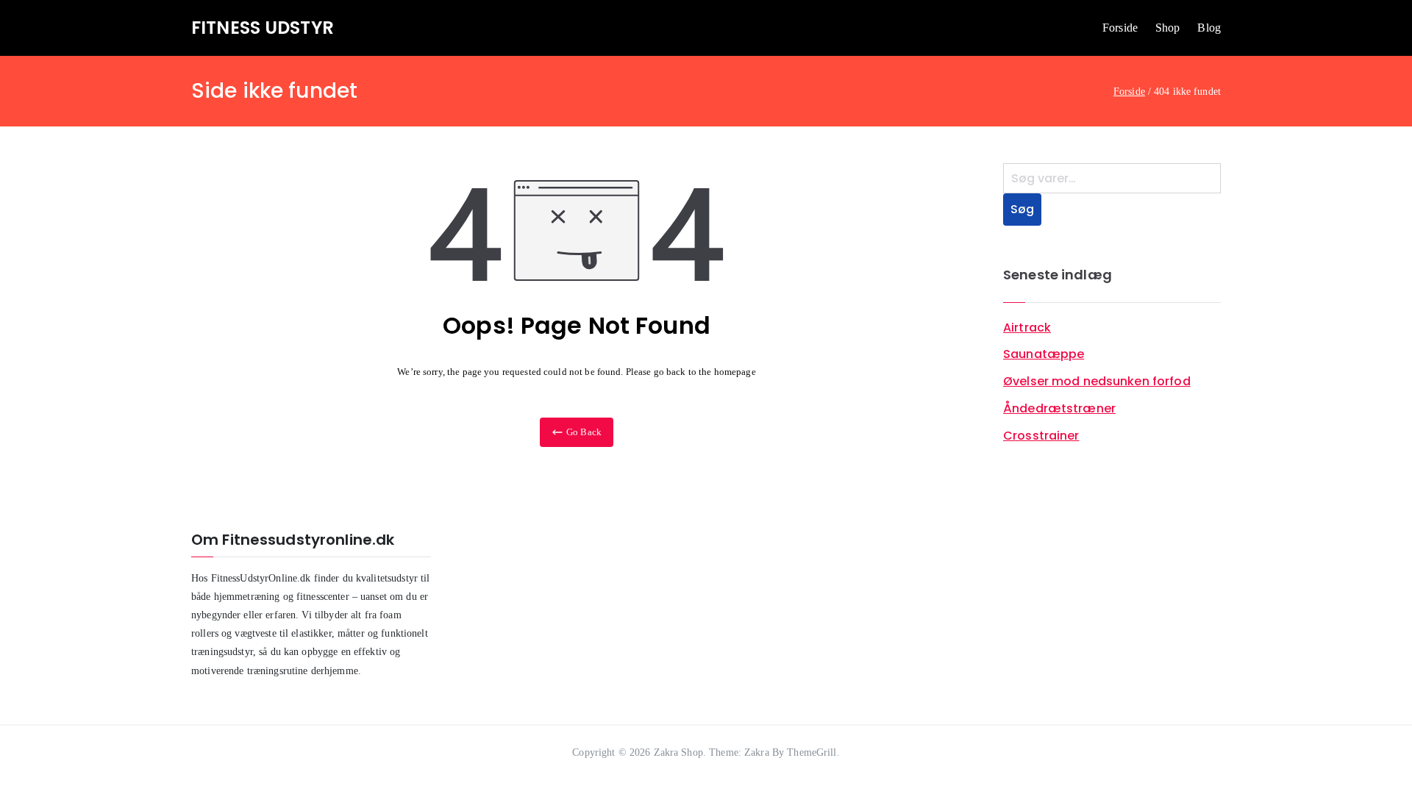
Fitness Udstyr (262, 27)
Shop (1167, 27)
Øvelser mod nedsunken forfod (1097, 381)
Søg (1022, 209)
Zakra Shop (678, 752)
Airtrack (1027, 327)
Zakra (756, 752)
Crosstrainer (1041, 435)
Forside (1120, 27)
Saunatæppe (1043, 354)
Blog (1209, 27)
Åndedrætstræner (1059, 408)
